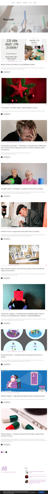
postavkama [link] (33, 492)
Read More (6, 157)
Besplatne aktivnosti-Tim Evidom (12, 61)
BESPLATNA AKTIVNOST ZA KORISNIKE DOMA (36, 471)
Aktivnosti (9, 104)
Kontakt (35, 2)
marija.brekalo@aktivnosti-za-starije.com (10, 472)
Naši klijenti (25, 2)
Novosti (20, 61)
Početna (13, 2)
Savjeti (23, 142)
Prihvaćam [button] (41, 492)
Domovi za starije (14, 142)
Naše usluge (19, 2)
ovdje (13, 493)
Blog (31, 2)
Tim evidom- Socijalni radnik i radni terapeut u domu (37, 476)
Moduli (19, 351)
